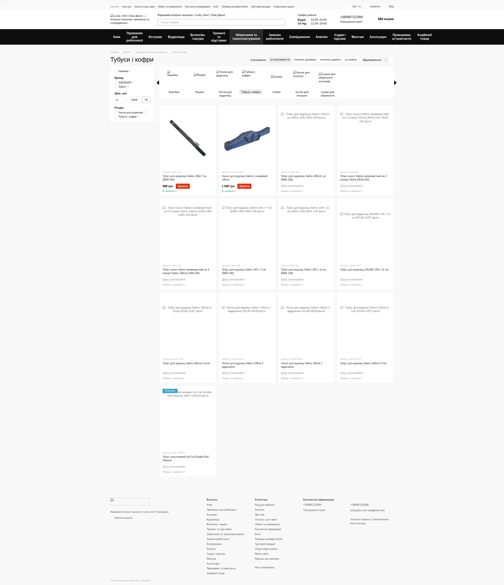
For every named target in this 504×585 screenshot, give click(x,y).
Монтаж (358, 37)
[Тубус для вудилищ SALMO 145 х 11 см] (365, 231)
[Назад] (158, 82)
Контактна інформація (197, 6)
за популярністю (280, 59)
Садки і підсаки (340, 36)
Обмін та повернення (170, 6)
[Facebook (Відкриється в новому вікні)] (332, 6)
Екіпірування (299, 37)
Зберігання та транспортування (246, 36)
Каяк (116, 37)
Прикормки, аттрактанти (401, 36)
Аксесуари (378, 37)
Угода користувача (283, 6)
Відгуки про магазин (267, 558)
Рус (360, 6)
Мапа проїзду (358, 523)
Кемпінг (322, 37)
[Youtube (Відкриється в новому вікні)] (336, 6)
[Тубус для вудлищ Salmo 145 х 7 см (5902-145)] (247, 231)
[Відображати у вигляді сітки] (386, 59)
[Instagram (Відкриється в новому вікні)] (322, 6)
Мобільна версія (123, 518)
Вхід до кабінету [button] (265, 504)
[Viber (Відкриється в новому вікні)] (346, 6)
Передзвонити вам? (351, 21)
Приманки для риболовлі (134, 36)
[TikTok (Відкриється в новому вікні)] (327, 6)
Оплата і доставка (144, 6)
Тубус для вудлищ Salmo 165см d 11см (186, 363)
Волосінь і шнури (197, 36)
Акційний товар (424, 36)
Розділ (119, 107)
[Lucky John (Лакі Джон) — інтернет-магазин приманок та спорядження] (130, 501)
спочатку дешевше (305, 59)
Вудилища (176, 37)
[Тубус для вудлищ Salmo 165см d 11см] (188, 324)
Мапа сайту (262, 553)
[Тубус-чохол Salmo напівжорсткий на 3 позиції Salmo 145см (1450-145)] (188, 231)
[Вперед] (395, 82)
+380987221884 (351, 17)
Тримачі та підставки (218, 36)
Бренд (119, 77)
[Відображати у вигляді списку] (391, 59)
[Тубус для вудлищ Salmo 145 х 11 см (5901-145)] (306, 231)
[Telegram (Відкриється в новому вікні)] (341, 6)
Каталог (114, 6)
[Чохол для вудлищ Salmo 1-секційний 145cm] (247, 137)
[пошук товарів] (282, 22)
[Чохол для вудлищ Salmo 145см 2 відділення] (306, 324)
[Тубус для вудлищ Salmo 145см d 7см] (365, 324)
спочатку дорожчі (330, 59)
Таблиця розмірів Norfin (235, 6)
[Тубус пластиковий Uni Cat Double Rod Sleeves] (188, 418)
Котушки (155, 37)
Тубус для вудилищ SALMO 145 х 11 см (364, 269)
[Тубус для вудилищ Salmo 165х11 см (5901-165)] (306, 137)
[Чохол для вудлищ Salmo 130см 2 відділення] (247, 324)
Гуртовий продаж (260, 6)
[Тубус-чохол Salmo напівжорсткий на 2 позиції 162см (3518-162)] (365, 137)
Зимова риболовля (275, 36)
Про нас (126, 6)
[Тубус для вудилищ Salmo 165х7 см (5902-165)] (188, 137)
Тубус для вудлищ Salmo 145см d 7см (363, 363)
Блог (216, 6)
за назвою (351, 59)
